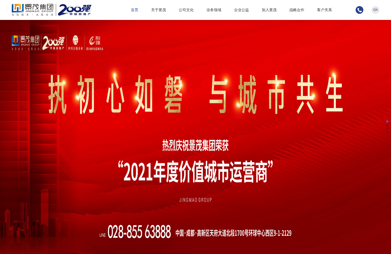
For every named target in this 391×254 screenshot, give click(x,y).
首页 (134, 10)
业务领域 (213, 10)
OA (375, 10)
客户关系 (324, 10)
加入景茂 (269, 10)
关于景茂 (158, 10)
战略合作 (296, 10)
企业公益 (241, 10)
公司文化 (186, 10)
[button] (387, 121)
